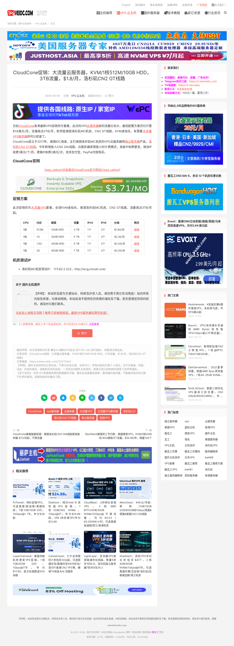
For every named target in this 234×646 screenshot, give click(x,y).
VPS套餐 (170, 463)
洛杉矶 (209, 469)
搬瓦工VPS (171, 469)
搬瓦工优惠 (171, 451)
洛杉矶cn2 (129, 411)
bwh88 (209, 457)
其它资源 (192, 13)
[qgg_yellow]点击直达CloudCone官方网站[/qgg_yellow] (82, 170)
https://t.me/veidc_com (203, 81)
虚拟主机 (190, 427)
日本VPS (190, 457)
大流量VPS (38, 207)
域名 (187, 439)
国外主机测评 (20, 13)
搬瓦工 (168, 433)
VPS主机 (170, 445)
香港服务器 (211, 475)
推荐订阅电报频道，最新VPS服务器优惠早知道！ (77, 313)
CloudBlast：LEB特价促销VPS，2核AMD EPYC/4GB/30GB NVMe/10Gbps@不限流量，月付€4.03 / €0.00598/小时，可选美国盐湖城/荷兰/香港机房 (100, 514)
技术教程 (172, 13)
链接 (136, 229)
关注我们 (218, 4)
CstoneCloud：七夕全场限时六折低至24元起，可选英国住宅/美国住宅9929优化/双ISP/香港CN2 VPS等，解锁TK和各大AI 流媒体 (64, 563)
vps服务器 (53, 411)
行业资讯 (212, 13)
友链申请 (187, 4)
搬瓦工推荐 (191, 463)
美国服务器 (211, 439)
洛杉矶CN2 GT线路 (65, 417)
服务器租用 (211, 451)
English (126, 4)
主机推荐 (104, 13)
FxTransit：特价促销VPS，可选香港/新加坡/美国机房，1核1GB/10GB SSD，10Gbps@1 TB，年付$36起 (29, 510)
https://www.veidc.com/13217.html (50, 361)
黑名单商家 (156, 4)
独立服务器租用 (173, 475)
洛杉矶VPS (211, 445)
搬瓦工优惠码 (192, 451)
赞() (109, 95)
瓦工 (167, 439)
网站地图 (136, 632)
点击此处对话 (184, 88)
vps (187, 421)
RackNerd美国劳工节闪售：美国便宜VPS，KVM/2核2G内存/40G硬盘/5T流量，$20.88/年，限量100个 (118, 435)
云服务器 (93, 126)
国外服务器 (150, 13)
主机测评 (190, 445)
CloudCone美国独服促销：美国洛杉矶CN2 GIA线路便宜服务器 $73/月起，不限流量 (46, 435)
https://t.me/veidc (189, 85)
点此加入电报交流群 (29, 313)
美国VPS (105, 417)
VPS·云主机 (126, 13)
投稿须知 (172, 4)
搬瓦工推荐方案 (214, 463)
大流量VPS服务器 (108, 411)
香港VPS (210, 427)
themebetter (119, 632)
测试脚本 (140, 4)
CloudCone (26, 126)
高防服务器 (191, 475)
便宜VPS (190, 433)
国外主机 (210, 433)
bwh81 (189, 469)
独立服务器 (132, 141)
